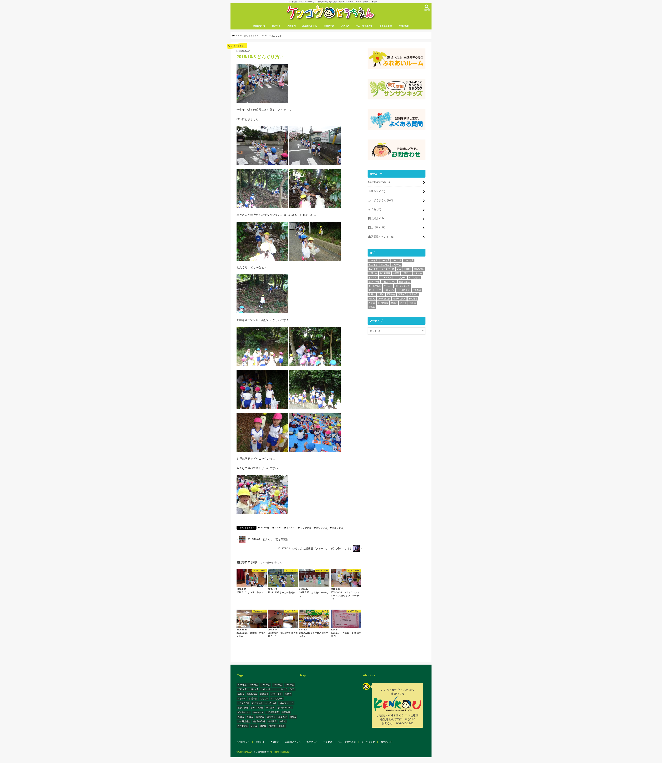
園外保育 (391, 294)
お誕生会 (418, 273)
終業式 (372, 303)
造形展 (403, 303)
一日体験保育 (403, 290)
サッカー (388, 286)
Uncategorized (379, 182)
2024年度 (396, 265)
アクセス (345, 26)
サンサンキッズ (402, 286)
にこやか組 (305, 527)
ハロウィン (389, 290)
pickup (278, 527)
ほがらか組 (337, 527)
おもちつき (419, 269)
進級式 (412, 303)
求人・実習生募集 (364, 26)
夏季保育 (402, 294)
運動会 (372, 307)
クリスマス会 (375, 286)
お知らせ (376, 191)
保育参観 (417, 290)
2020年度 (396, 260)
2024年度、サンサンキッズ (381, 269)
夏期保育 (413, 294)
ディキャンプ (375, 290)
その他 (374, 209)
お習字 (396, 273)
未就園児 (413, 298)
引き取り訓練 (399, 298)
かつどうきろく (247, 527)
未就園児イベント (381, 236)
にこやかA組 (386, 277)
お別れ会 (373, 273)
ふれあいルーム (389, 281)
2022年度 (373, 265)
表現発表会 (383, 303)
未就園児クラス (309, 26)
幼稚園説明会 (384, 298)
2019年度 (384, 260)
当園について (259, 26)
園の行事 (276, 26)
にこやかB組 (400, 277)
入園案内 (291, 26)
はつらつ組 (321, 527)
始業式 (372, 298)
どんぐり (291, 527)
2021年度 (408, 260)
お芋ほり (406, 273)
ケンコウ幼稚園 (261, 752)
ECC (399, 269)
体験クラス (329, 26)
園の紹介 (376, 218)
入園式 (372, 294)
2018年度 (264, 527)
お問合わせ (404, 26)
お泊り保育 (385, 273)
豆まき (394, 303)
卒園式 (381, 294)
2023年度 (384, 265)
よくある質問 (385, 26)
